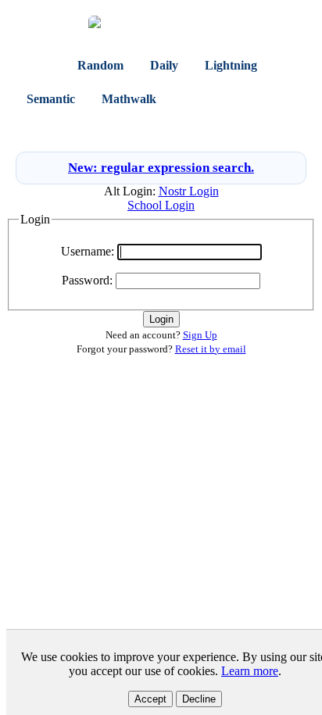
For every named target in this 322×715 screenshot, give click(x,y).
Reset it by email (210, 349)
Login (143, 128)
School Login (161, 205)
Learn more (249, 670)
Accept (150, 699)
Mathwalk (129, 98)
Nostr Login (189, 191)
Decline (199, 699)
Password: (87, 280)
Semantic (51, 98)
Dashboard (213, 98)
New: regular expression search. (161, 167)
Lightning (231, 65)
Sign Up (186, 128)
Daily (164, 65)
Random (100, 65)
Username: (87, 251)
